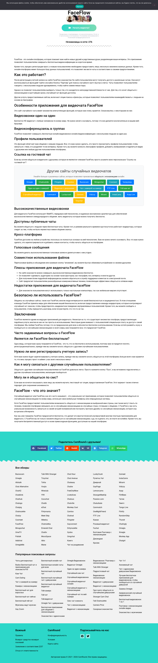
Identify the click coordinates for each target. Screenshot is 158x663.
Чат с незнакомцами (76, 605)
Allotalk (18, 482)
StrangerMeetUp (99, 495)
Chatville (70, 503)
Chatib (44, 503)
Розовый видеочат (101, 524)
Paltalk (18, 536)
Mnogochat (99, 182)
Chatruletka (46, 524)
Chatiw (70, 486)
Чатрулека (127, 182)
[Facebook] (82, 636)
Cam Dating (20, 578)
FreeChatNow (72, 491)
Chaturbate (97, 503)
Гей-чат (44, 595)
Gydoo (70, 532)
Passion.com (98, 499)
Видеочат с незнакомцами (104, 586)
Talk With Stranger (48, 474)
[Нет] (154, 5)
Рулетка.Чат (98, 478)
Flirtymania (46, 511)
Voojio (43, 486)
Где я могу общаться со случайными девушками (104, 591)
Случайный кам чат (75, 573)
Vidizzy (92, 195)
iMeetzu (44, 520)
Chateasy (71, 482)
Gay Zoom (19, 609)
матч (92, 83)
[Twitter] (88, 636)
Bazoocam (84, 182)
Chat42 (18, 491)
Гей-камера (46, 591)
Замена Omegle (125, 589)
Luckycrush (66, 195)
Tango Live (123, 507)
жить (60, 216)
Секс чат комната (75, 601)
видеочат (31, 121)
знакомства (66, 80)
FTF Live (111, 188)
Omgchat (71, 536)
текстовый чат (76, 382)
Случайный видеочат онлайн (76, 582)
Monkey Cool (72, 507)
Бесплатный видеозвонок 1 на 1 (130, 600)
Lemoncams (98, 491)
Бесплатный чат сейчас (25, 597)
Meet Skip (45, 516)
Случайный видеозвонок (78, 577)
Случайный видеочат (32, 195)
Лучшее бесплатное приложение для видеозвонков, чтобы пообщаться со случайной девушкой (130, 580)
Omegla (122, 528)
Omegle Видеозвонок (76, 561)
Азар (121, 491)
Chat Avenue (72, 478)
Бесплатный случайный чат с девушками (51, 579)
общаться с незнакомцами (106, 177)
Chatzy (18, 516)
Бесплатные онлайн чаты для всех (52, 566)
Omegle (29, 182)
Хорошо (80, 6)
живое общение (58, 229)
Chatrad (70, 516)
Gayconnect (72, 524)
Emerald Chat (46, 528)
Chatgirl (122, 540)
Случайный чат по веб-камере (77, 595)
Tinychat (79, 201)
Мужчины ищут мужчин (25, 605)
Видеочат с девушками (64, 188)
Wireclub (44, 491)
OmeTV (18, 532)
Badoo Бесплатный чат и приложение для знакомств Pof (26, 567)
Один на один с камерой (38, 188)
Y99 (43, 495)
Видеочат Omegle (74, 565)
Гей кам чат (125, 188)
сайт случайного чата (27, 111)
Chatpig (18, 507)
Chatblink (19, 495)
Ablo (43, 540)
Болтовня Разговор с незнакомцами (102, 533)
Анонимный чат (126, 565)
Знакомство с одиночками (53, 616)
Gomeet (80, 195)
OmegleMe (19, 545)
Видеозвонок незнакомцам (99, 576)
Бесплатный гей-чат (24, 601)
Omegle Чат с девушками (52, 603)
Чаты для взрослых (24, 561)
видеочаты (67, 216)
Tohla (43, 482)
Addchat (18, 540)
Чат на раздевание (75, 545)
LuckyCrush (98, 474)
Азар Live (131, 195)
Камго (70, 540)
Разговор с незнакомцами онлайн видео (130, 607)
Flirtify (121, 511)
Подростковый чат (101, 571)
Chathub (18, 499)
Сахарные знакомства (103, 609)
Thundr (122, 520)
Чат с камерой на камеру (90, 188)
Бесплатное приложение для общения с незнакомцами (51, 609)
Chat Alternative (21, 486)
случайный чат (20, 306)
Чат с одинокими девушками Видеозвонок (130, 570)
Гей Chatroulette (99, 601)
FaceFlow (19, 524)
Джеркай (97, 482)
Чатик (121, 499)
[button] (39, 448)
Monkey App (124, 536)
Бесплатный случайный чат (51, 572)
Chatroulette (44, 182)
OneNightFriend (99, 511)
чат (57, 93)
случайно (49, 83)
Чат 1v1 (122, 561)
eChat (43, 507)
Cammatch (51, 195)
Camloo (71, 182)
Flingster (58, 182)
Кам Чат (19, 574)
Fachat (96, 528)
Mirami (104, 195)
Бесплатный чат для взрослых (24, 591)
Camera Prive (98, 605)
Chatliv (44, 532)
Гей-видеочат (47, 599)
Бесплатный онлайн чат (51, 561)
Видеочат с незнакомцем (78, 609)
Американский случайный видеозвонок (130, 594)
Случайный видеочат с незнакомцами (77, 589)
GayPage (97, 486)
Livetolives (71, 495)
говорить (18, 85)
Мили (43, 545)
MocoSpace (46, 536)
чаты (60, 227)
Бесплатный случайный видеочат (51, 585)
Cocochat (45, 499)
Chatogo (18, 503)
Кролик (96, 543)
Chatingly (123, 524)
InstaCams (116, 195)
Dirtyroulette (72, 528)
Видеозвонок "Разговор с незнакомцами (104, 562)
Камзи (96, 520)
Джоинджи (98, 539)
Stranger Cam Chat (101, 597)
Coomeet (113, 182)
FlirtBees (122, 495)
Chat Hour (71, 474)
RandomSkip (124, 516)
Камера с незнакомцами (26, 586)
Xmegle (122, 532)
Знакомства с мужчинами (130, 612)
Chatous (70, 499)
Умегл (121, 503)
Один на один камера (76, 569)
